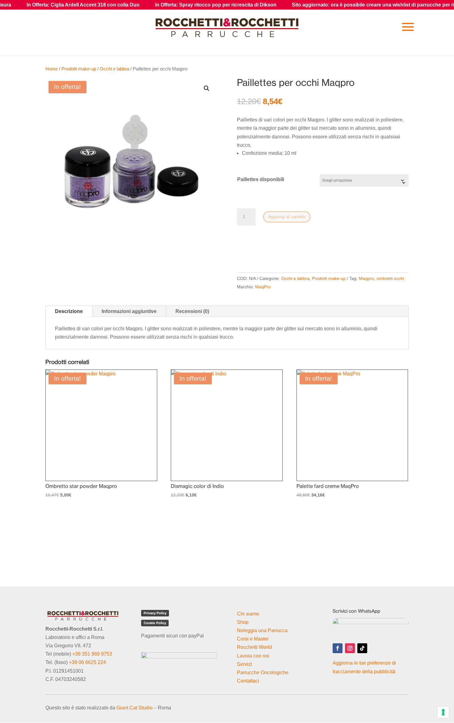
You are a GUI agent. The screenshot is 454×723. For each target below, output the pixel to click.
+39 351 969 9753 (92, 654)
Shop (243, 622)
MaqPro (263, 286)
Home (51, 68)
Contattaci (248, 680)
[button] (206, 88)
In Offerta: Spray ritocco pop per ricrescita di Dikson (187, 4)
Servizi (244, 664)
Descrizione (69, 311)
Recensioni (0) (192, 311)
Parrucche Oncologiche (262, 672)
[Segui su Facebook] (338, 648)
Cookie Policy (155, 623)
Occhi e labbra (114, 68)
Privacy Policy (155, 613)
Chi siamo (248, 613)
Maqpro (366, 278)
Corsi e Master (253, 638)
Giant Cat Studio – (136, 707)
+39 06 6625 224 (87, 662)
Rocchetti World (254, 647)
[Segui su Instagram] (350, 648)
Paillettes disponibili (260, 179)
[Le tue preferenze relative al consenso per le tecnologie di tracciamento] (443, 712)
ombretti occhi (390, 278)
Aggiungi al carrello (286, 216)
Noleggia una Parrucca (262, 630)
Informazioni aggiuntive (129, 311)
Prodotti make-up (78, 68)
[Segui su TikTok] (362, 648)
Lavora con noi (253, 655)
